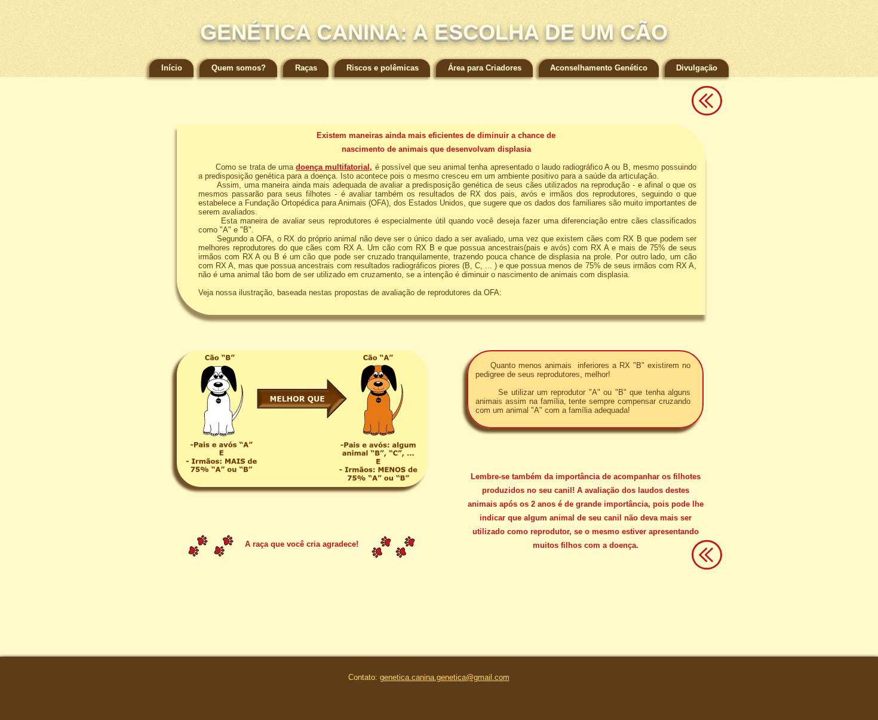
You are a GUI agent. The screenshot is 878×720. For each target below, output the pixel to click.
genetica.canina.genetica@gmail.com (444, 677)
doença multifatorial (333, 167)
